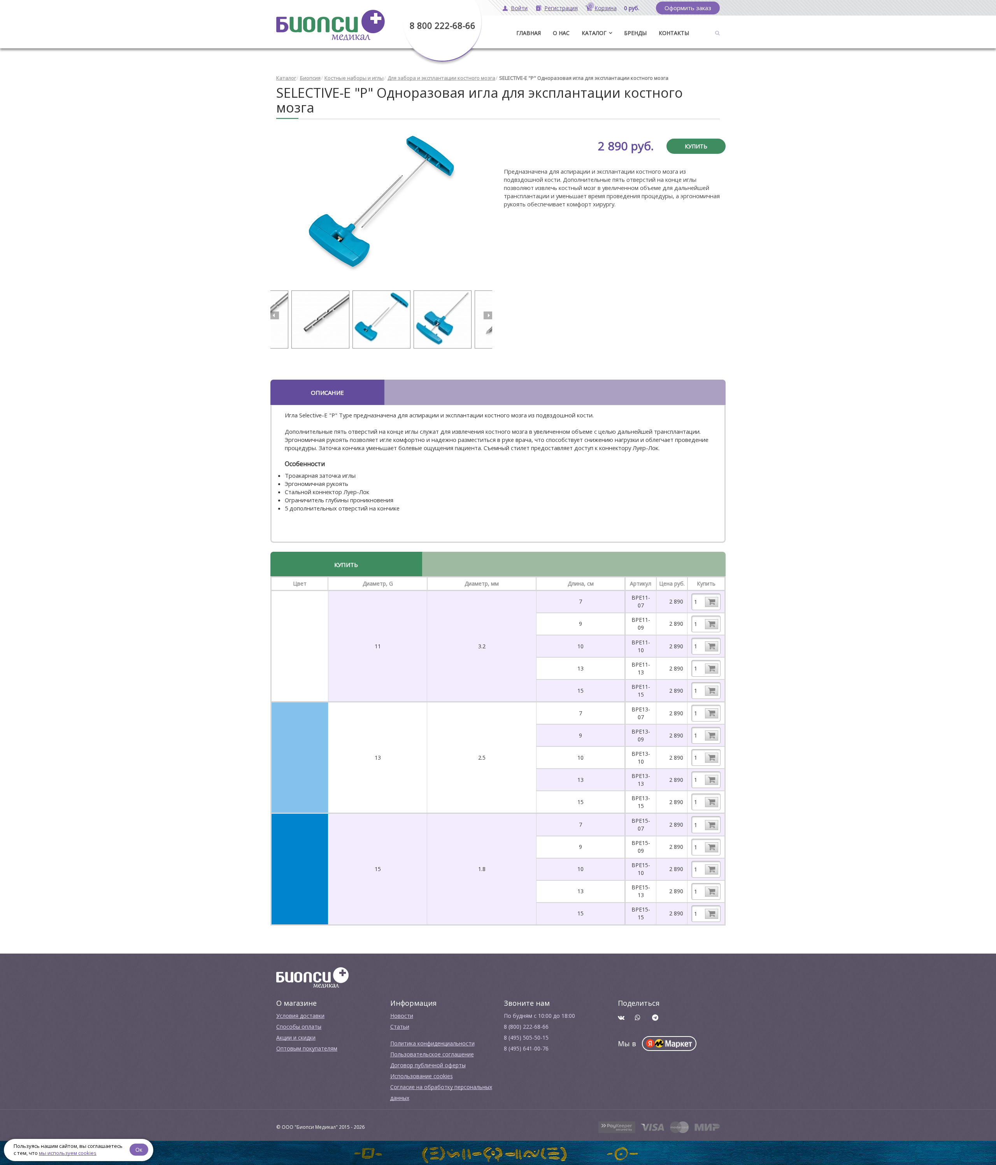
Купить (696, 146)
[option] (381, 209)
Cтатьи (399, 1026)
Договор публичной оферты (428, 1065)
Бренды (635, 33)
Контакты (674, 33)
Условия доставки (300, 1015)
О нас (561, 33)
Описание (327, 392)
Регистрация (561, 8)
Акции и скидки (296, 1037)
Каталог (594, 33)
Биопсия (310, 77)
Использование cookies (421, 1076)
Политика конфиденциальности (432, 1043)
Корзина (605, 8)
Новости (401, 1015)
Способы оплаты (298, 1026)
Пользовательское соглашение (432, 1054)
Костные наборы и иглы (354, 77)
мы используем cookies (67, 1152)
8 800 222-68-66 (442, 25)
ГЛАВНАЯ (528, 33)
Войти (519, 8)
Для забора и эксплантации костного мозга (441, 77)
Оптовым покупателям (306, 1048)
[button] (274, 315)
